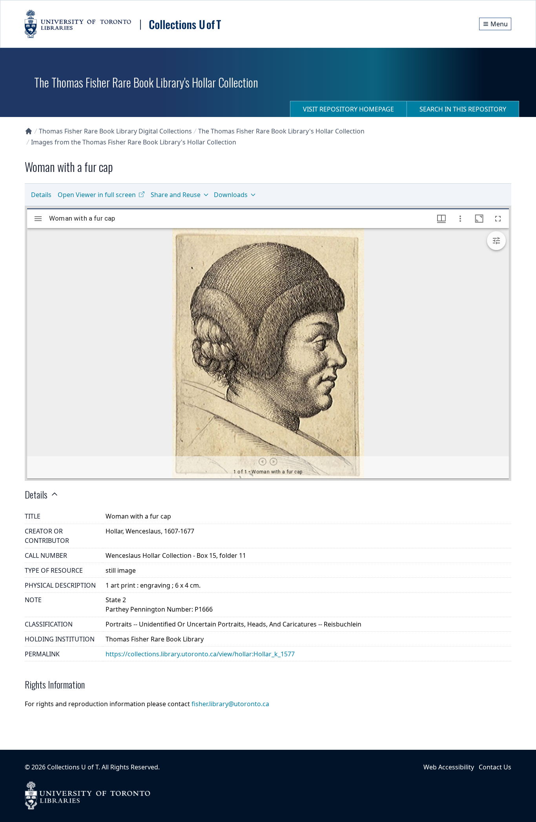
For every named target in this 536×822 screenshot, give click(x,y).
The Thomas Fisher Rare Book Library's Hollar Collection (281, 131)
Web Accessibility (448, 767)
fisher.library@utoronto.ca (230, 704)
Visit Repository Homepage (348, 109)
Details (41, 194)
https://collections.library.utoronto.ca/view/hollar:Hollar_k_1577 (200, 654)
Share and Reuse (176, 194)
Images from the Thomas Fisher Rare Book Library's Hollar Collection (133, 142)
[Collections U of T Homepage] (29, 131)
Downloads (231, 194)
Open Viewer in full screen (97, 194)
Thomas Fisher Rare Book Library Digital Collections (115, 131)
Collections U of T (72, 767)
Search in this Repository (462, 109)
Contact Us (495, 767)
